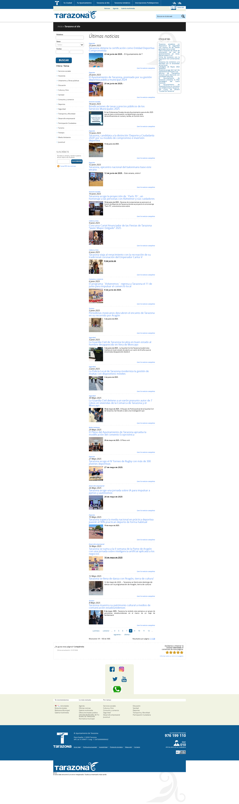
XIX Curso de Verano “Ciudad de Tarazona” (169, 90)
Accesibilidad (103, 747)
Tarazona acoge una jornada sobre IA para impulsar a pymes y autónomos (119, 492)
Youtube (124, 679)
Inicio (57, 3)
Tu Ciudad (67, 3)
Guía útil (180, 7)
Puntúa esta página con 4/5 (178, 652)
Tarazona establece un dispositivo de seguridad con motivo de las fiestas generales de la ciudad (169, 46)
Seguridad (62, 109)
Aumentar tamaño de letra (179, 3)
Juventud (61, 142)
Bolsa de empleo (61, 708)
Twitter (115, 679)
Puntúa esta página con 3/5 (174, 652)
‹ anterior (105, 631)
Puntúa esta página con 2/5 (171, 652)
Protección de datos (116, 747)
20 (154, 639)
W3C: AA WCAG (181, 752)
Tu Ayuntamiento (84, 3)
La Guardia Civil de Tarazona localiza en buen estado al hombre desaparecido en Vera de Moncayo (120, 343)
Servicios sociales (64, 71)
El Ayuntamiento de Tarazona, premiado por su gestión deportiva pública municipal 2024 (120, 78)
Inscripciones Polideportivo (147, 3)
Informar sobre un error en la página (171, 656)
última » (127, 634)
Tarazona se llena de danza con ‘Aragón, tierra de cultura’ (121, 578)
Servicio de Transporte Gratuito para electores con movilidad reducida (169, 75)
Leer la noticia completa (146, 68)
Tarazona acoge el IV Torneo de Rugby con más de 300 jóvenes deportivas (120, 462)
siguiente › (117, 634)
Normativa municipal (86, 719)
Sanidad (61, 95)
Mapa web (128, 747)
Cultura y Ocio (63, 90)
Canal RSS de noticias (68, 166)
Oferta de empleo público (88, 712)
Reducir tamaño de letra (174, 3)
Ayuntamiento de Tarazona (76, 14)
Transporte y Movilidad (66, 114)
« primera (95, 631)
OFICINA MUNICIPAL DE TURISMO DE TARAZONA (89, 716)
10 (139, 631)
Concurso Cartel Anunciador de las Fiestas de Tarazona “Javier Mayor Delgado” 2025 (120, 227)
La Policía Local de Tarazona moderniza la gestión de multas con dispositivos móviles (119, 372)
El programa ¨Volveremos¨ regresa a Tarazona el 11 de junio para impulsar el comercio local (120, 285)
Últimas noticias (85, 708)
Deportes (61, 104)
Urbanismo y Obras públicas (68, 80)
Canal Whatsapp (119, 689)
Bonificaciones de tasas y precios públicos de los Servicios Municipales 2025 (117, 107)
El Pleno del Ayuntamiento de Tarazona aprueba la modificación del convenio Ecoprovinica (117, 433)
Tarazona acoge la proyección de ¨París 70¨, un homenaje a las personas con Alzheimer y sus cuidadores (122, 197)
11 (144, 631)
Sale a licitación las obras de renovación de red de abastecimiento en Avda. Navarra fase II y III (169, 53)
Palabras (59, 35)
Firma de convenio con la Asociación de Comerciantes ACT (169, 58)
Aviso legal (77, 747)
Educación (62, 85)
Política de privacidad (90, 747)
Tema (58, 42)
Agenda (115, 8)
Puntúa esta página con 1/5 (167, 652)
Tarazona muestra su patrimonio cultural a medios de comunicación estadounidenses (119, 606)
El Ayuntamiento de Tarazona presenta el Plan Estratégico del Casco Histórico (169, 80)
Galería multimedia (128, 8)
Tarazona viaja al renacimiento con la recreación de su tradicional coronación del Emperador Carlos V (120, 256)
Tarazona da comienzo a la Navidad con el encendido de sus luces (169, 63)
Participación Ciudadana (67, 123)
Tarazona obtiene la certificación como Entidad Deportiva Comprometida (121, 49)
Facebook (112, 669)
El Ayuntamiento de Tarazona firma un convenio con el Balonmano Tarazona (169, 86)
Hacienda (61, 76)
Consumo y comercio (66, 99)
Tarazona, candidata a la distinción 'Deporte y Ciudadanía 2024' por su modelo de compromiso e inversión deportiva (121, 138)
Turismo (61, 128)
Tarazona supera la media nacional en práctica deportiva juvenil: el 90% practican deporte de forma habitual (121, 521)
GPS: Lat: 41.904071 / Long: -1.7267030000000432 (91, 739)
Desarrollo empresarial (66, 118)
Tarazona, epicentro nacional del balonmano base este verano (120, 168)
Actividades (64, 706)
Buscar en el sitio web (164, 16)
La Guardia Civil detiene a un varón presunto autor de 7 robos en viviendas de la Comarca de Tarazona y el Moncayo (120, 403)
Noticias (107, 8)
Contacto (137, 747)
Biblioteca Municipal (62, 710)
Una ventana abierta (76, 766)
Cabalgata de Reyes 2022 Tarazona (169, 67)
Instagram (124, 669)
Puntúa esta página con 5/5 (181, 652)
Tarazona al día (103, 3)
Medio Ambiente (64, 137)
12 (149, 631)
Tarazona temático (122, 3)
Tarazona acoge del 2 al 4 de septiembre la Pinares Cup (169, 71)
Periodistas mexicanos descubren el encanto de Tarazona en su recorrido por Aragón (122, 314)
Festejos (61, 133)
